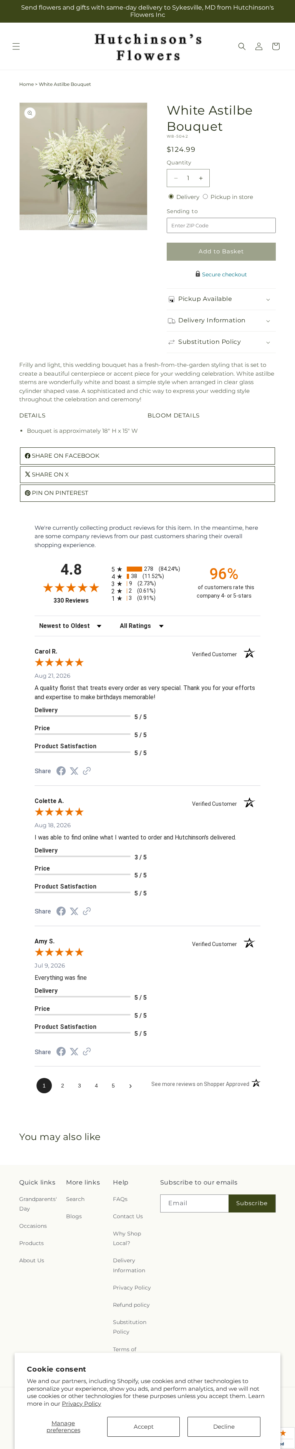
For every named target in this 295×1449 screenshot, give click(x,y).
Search (75, 1199)
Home (26, 84)
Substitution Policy (129, 1327)
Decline (224, 1426)
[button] (16, 46)
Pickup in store (231, 196)
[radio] (147, 569)
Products (31, 1243)
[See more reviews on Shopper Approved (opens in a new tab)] (87, 771)
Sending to (194, 211)
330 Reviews (80, 600)
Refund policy (131, 1304)
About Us (31, 1260)
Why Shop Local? (127, 1238)
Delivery (188, 196)
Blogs (74, 1216)
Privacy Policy (81, 1403)
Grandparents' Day (38, 1204)
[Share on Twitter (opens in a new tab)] (74, 771)
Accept (144, 1426)
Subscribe (252, 1203)
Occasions (33, 1225)
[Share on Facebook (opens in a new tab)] (61, 771)
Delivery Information (129, 1265)
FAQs (120, 1199)
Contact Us (128, 1216)
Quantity (179, 162)
